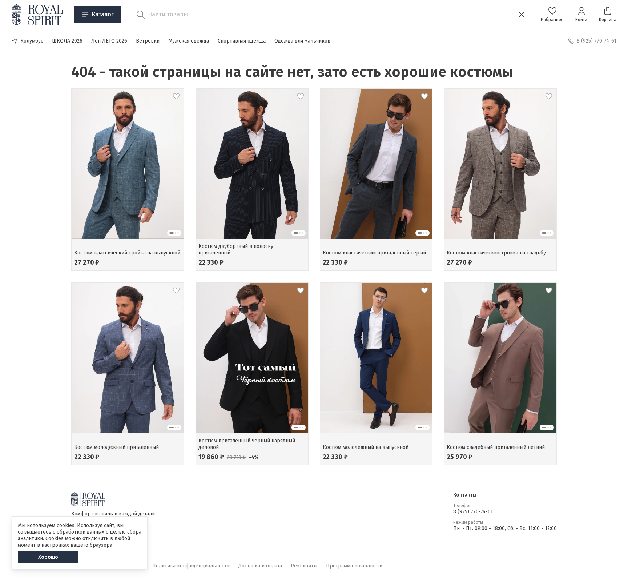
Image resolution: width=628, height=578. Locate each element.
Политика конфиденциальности (191, 566)
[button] (552, 15)
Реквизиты (304, 566)
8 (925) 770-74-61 (473, 512)
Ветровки (148, 41)
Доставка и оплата (260, 566)
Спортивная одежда (242, 41)
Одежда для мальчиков (302, 41)
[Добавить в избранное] (176, 96)
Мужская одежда (188, 41)
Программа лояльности (354, 566)
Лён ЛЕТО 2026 (109, 41)
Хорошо (48, 557)
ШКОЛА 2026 (67, 41)
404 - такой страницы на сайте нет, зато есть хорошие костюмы (292, 72)
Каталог (103, 14)
